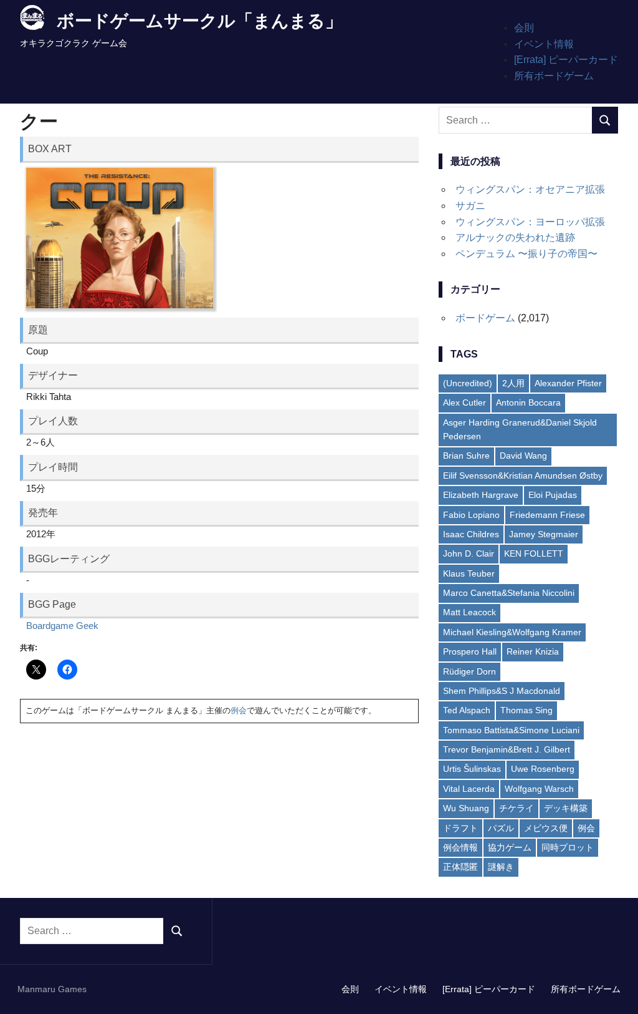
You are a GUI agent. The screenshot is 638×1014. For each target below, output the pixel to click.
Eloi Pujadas (552, 495)
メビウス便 (546, 828)
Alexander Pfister (568, 383)
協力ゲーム (509, 847)
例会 (239, 710)
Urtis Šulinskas (472, 769)
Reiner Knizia (533, 651)
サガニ (470, 205)
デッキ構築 (566, 808)
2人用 (513, 383)
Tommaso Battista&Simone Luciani (511, 730)
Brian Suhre (466, 456)
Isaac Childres (471, 534)
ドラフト (460, 828)
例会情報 (460, 847)
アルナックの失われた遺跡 (515, 237)
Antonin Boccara (528, 402)
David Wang (523, 456)
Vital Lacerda (469, 789)
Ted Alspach (466, 710)
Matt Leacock (469, 612)
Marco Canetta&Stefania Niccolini (508, 593)
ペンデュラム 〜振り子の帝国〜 (526, 253)
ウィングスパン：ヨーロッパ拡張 (530, 222)
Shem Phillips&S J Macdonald (501, 691)
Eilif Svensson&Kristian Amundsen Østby (522, 475)
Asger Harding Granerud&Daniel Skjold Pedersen (520, 429)
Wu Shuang (466, 808)
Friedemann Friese (547, 515)
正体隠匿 (460, 867)
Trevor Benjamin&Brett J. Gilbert (506, 749)
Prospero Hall (470, 651)
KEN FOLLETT (533, 553)
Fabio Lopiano (471, 515)
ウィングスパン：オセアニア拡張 (530, 189)
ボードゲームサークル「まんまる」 (200, 21)
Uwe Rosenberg (542, 769)
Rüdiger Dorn (469, 671)
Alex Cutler (464, 402)
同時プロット (567, 847)
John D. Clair (468, 553)
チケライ (516, 808)
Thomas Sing (526, 710)
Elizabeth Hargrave (480, 495)
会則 (524, 27)
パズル (501, 828)
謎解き (501, 867)
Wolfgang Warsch (539, 789)
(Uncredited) (467, 383)
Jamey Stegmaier (543, 534)
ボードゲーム (485, 318)
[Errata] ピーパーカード (566, 59)
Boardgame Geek (62, 625)
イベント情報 (544, 44)
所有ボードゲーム (554, 76)
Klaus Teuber (469, 573)
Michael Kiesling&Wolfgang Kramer (512, 632)
